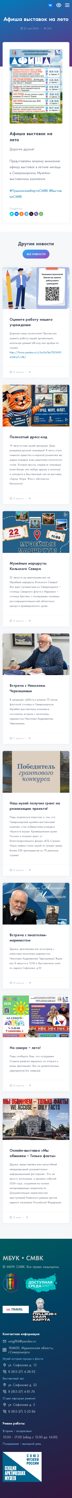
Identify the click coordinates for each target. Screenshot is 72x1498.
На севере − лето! (25, 1047)
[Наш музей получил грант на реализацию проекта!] (36, 772)
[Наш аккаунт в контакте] (50, 5)
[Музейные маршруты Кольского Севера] (36, 532)
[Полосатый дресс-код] (36, 405)
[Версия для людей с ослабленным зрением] (59, 5)
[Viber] (36, 214)
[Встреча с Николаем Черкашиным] (36, 654)
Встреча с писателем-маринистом (28, 937)
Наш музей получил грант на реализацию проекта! (35, 806)
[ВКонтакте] (17, 214)
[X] (31, 214)
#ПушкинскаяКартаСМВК (29, 190)
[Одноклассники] (21, 214)
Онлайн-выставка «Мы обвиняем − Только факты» (33, 1153)
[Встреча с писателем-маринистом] (36, 904)
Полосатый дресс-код (28, 436)
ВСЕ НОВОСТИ (36, 254)
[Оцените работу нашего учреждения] (36, 288)
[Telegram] (26, 214)
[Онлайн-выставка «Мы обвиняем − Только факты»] (36, 1119)
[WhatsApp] (41, 214)
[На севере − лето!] (36, 1016)
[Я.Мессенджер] (12, 214)
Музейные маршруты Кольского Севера (28, 566)
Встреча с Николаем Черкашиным (27, 688)
